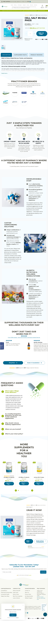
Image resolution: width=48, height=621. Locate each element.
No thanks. (12, 317)
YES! (12, 314)
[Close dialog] (45, 296)
